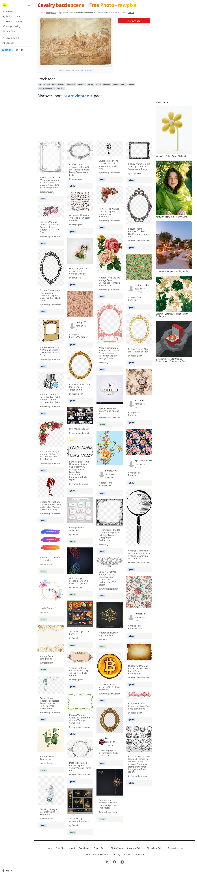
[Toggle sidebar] (29, 5)
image (131, 84)
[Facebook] (114, 862)
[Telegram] (21, 50)
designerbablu (142, 285)
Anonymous (51, 12)
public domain (58, 84)
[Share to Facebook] (105, 64)
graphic (116, 84)
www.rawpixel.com (84, 12)
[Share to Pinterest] (110, 64)
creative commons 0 (47, 88)
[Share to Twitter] (100, 64)
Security (116, 854)
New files (60, 848)
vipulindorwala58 (143, 460)
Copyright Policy (134, 848)
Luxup (108, 738)
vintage (46, 84)
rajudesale (140, 613)
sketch (124, 84)
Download (134, 20)
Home (49, 848)
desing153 (81, 322)
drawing (106, 84)
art (40, 84)
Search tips (84, 848)
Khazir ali (139, 400)
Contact (131, 12)
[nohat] (4, 5)
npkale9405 (111, 470)
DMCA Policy (117, 848)
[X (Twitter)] (17, 50)
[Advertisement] (95, 120)
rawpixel (60, 88)
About (72, 848)
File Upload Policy (155, 848)
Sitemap (140, 854)
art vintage (78, 95)
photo (98, 84)
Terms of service (175, 848)
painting (81, 84)
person (90, 84)
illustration (71, 84)
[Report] (148, 25)
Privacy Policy (100, 848)
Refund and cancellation (97, 854)
